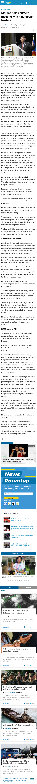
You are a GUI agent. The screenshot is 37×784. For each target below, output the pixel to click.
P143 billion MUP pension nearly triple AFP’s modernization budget (18, 688)
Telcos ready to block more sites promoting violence (15, 650)
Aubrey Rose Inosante (10, 692)
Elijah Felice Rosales (9, 654)
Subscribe (32, 3)
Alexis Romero (5, 25)
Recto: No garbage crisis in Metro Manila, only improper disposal (16, 762)
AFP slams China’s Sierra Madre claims (18, 725)
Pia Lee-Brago (8, 728)
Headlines (5, 9)
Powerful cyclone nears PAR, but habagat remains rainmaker (15, 612)
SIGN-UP (11, 498)
